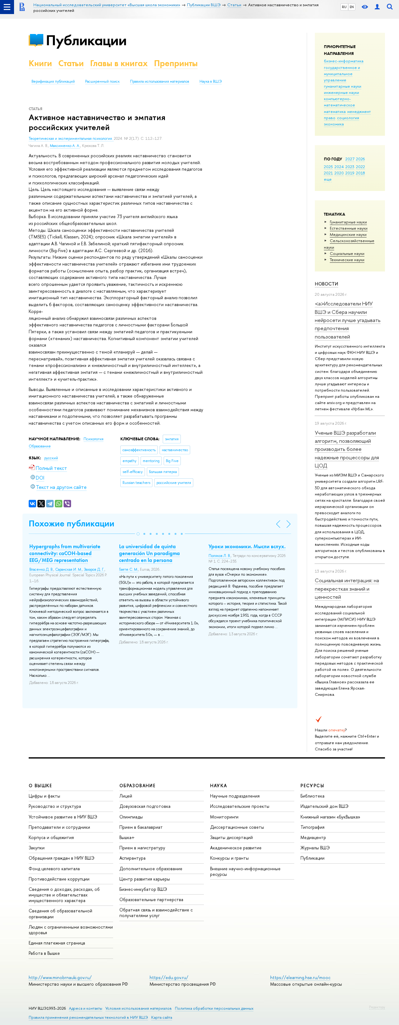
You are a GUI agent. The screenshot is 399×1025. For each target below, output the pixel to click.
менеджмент (359, 111)
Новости (326, 284)
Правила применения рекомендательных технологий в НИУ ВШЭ (88, 1017)
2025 (328, 166)
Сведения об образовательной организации (60, 913)
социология (348, 117)
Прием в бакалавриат (141, 827)
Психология (93, 439)
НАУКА (218, 785)
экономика (334, 124)
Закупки (37, 848)
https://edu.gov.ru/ (169, 977)
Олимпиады (131, 817)
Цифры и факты (44, 796)
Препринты (176, 63)
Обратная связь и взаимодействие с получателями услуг (156, 912)
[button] (138, 534)
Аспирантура (132, 858)
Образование (40, 446)
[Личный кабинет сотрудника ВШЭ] (377, 7)
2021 (328, 173)
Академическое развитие (236, 848)
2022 (360, 166)
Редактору (377, 1007)
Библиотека (312, 796)
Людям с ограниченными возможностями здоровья (71, 929)
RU (344, 7)
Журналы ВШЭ (315, 848)
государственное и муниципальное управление (342, 74)
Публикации (86, 40)
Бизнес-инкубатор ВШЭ (143, 889)
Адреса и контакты (85, 1008)
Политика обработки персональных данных (214, 1008)
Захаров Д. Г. (94, 569)
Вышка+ (127, 837)
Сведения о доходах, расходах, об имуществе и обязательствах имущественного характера (64, 894)
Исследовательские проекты (239, 806)
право (329, 117)
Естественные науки (349, 228)
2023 (349, 166)
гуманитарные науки (342, 86)
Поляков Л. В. (220, 555)
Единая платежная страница (57, 943)
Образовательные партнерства (151, 899)
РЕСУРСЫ (312, 785)
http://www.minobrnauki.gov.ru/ (60, 977)
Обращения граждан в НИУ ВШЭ (61, 858)
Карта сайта (161, 1017)
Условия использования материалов (138, 1008)
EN (352, 7)
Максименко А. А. (65, 145)
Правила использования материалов (159, 81)
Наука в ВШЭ (211, 81)
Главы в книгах (119, 63)
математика (335, 111)
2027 (349, 159)
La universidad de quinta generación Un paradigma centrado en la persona (149, 553)
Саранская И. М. (68, 569)
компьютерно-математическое (339, 102)
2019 (349, 173)
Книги (40, 63)
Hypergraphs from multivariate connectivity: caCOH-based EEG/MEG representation (64, 553)
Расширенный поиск (102, 81)
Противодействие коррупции (59, 879)
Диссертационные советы (237, 827)
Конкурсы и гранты (229, 858)
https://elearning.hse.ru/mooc (300, 977)
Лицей (125, 796)
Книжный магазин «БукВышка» (330, 817)
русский (51, 458)
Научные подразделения (235, 796)
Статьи (71, 63)
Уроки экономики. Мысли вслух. (247, 546)
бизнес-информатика (343, 61)
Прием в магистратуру (142, 848)
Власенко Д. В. (41, 569)
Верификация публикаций (53, 81)
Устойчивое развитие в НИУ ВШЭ (63, 817)
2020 (339, 173)
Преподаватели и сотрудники (59, 827)
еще (328, 179)
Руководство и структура (55, 806)
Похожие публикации (71, 523)
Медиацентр (313, 837)
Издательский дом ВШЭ (324, 806)
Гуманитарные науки (348, 222)
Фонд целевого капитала (54, 868)
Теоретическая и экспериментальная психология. (71, 138)
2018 (360, 173)
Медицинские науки (348, 234)
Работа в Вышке (44, 953)
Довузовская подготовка (145, 806)
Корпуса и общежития (51, 837)
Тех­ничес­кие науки (347, 259)
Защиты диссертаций (231, 837)
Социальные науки (347, 253)
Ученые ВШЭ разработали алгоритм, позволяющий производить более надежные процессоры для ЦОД (347, 449)
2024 (339, 166)
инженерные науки (341, 92)
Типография (312, 827)
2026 (360, 159)
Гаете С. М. (128, 569)
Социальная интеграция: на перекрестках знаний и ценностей (347, 588)
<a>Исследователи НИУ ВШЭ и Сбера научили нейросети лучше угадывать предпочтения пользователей (348, 320)
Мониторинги (224, 817)
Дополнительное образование (150, 868)
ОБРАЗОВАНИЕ (137, 785)
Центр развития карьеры (144, 879)
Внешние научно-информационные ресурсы (245, 871)
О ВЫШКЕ (40, 785)
